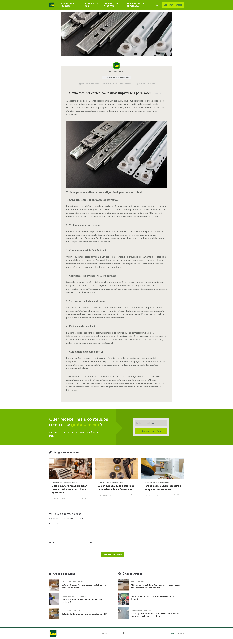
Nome (51, 542)
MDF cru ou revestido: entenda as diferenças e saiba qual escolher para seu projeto (155, 586)
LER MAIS (84, 498)
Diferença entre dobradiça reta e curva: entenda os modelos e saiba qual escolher (155, 615)
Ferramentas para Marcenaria (136, 4)
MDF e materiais (137, 582)
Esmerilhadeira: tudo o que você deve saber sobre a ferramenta (116, 487)
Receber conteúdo (151, 431)
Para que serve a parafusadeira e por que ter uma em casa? (162, 487)
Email (91, 542)
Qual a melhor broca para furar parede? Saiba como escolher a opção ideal (69, 489)
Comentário (54, 524)
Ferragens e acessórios (141, 610)
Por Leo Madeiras (116, 71)
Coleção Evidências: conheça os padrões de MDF (84, 614)
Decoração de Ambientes (111, 4)
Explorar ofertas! (173, 4)
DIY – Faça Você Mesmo (90, 4)
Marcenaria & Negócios (67, 4)
